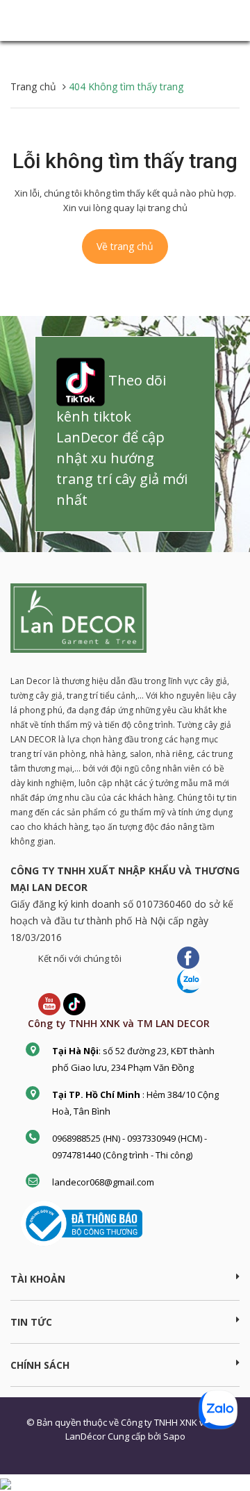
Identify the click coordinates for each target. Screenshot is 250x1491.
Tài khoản (37, 1278)
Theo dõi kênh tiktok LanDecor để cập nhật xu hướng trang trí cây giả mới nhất (122, 440)
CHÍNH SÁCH (39, 1365)
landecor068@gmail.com (103, 1182)
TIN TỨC (31, 1321)
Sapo (174, 1436)
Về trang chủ (125, 246)
